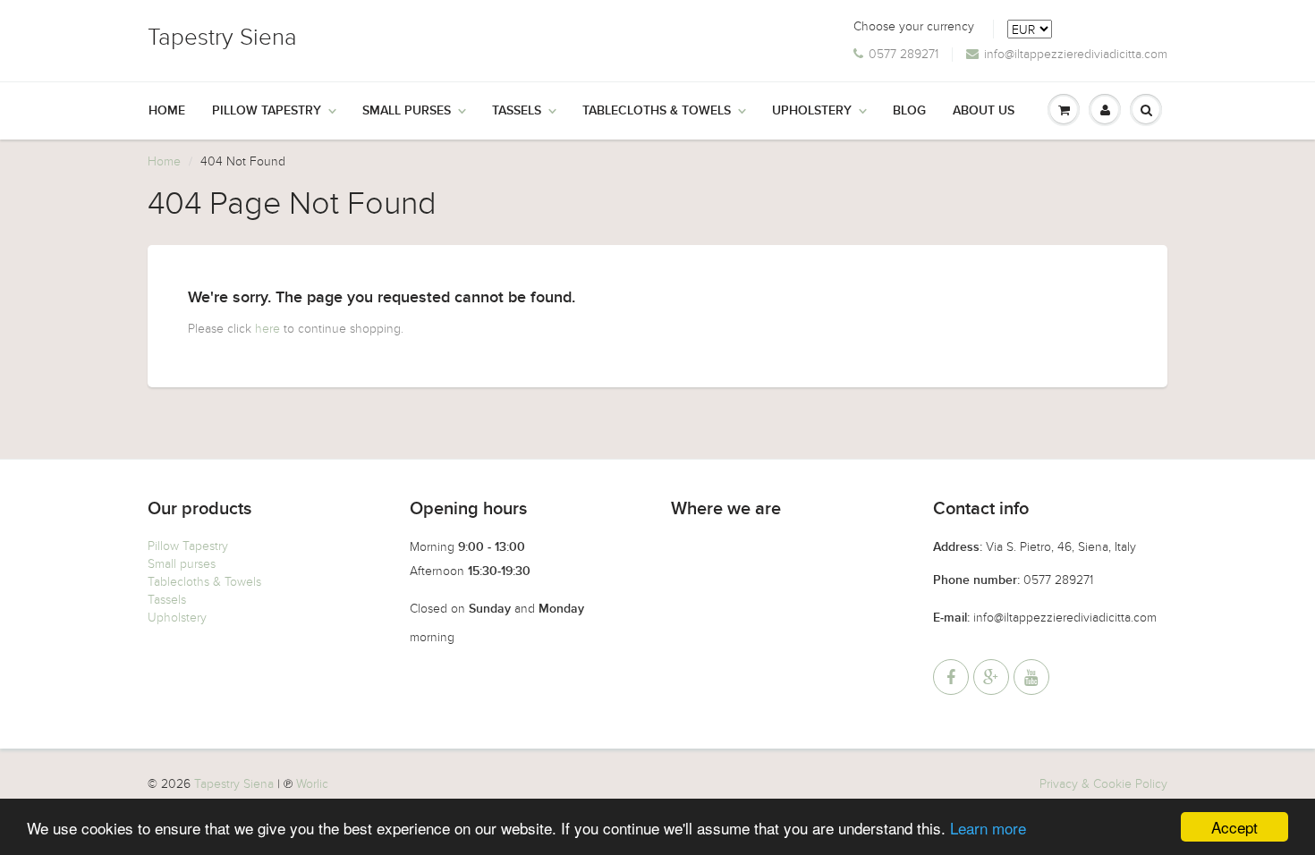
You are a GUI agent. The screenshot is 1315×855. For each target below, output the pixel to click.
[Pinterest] (991, 677)
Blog (909, 111)
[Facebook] (951, 677)
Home (166, 111)
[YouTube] (1031, 677)
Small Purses (406, 111)
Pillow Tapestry (266, 111)
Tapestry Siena (222, 37)
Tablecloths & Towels (656, 111)
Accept (1234, 827)
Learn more (988, 828)
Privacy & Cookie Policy (1103, 784)
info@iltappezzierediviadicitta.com (1075, 54)
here (267, 328)
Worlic (312, 784)
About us (983, 111)
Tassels (516, 111)
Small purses (182, 563)
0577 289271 (903, 54)
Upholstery (812, 111)
